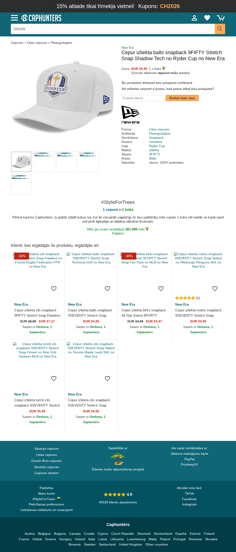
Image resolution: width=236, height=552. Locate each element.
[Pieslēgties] (194, 18)
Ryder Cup (157, 146)
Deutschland (163, 533)
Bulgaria (60, 533)
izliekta (154, 150)
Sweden (90, 544)
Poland (165, 539)
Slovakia (211, 539)
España (180, 533)
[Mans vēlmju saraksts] (207, 18)
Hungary (65, 539)
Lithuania (117, 539)
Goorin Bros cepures (46, 461)
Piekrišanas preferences (46, 504)
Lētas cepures (46, 455)
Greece (50, 539)
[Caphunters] (72, 17)
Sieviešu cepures (46, 467)
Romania (195, 539)
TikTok (189, 493)
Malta (153, 539)
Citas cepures (37, 42)
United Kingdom (130, 544)
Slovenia (74, 544)
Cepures (17, 42)
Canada (75, 533)
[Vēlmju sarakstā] (54, 288)
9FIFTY (154, 154)
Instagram (189, 504)
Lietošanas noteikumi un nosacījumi (47, 510)
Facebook (189, 499)
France (24, 539)
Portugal (179, 539)
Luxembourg (136, 539)
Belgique (44, 533)
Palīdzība (46, 488)
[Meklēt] (220, 29)
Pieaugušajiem (61, 42)
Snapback (156, 137)
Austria (30, 533)
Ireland (80, 539)
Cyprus (103, 533)
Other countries (156, 544)
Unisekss (155, 142)
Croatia (89, 533)
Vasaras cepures (46, 448)
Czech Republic (122, 533)
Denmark (144, 533)
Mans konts (46, 493)
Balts (152, 158)
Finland (209, 533)
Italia (91, 539)
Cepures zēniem (47, 473)
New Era (127, 47)
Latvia (102, 539)
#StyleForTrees (45, 499)
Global (37, 539)
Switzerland (107, 544)
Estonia (195, 533)
